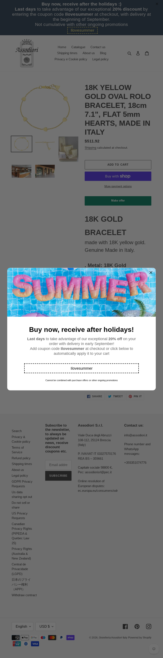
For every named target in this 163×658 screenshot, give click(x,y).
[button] (81, 368)
